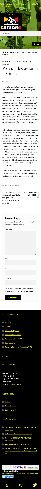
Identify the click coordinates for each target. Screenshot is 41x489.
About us (8, 322)
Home (7, 52)
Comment (9, 230)
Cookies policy (10, 343)
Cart (31, 483)
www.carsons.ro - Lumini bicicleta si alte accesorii (20, 474)
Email (7, 269)
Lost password (10, 410)
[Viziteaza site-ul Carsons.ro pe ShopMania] (20, 476)
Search (20, 485)
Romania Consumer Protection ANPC (18, 347)
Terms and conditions (13, 335)
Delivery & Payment (12, 331)
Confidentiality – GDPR (13, 339)
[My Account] (1, 40)
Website (8, 279)
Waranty (8, 327)
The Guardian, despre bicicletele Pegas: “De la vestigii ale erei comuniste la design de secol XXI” (11, 197)
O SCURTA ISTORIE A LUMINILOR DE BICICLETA (31, 195)
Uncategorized (14, 52)
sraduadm (23, 61)
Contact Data (10, 364)
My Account (7, 485)
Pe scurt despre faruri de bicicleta (17, 444)
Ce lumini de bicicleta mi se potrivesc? (18, 434)
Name (8, 259)
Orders (7, 402)
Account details (10, 406)
